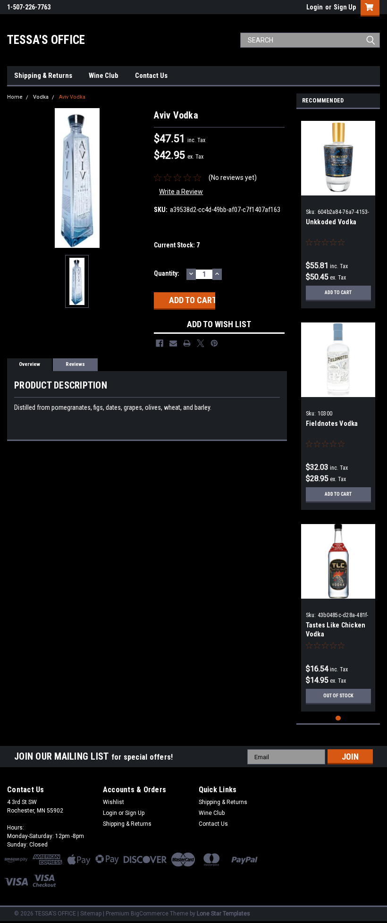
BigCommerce (149, 913)
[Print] (187, 343)
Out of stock (338, 695)
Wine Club (103, 75)
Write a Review (181, 191)
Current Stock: (177, 245)
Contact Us (151, 75)
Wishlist (113, 802)
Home (15, 97)
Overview (29, 364)
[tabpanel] (338, 211)
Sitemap (90, 913)
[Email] (173, 343)
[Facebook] (159, 343)
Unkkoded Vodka (331, 222)
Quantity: (166, 273)
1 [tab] (338, 718)
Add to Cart (338, 292)
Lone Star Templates (223, 913)
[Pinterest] (214, 343)
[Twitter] (200, 343)
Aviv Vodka (72, 97)
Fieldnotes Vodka (332, 423)
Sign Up (345, 7)
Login (314, 7)
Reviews (75, 364)
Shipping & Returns (43, 75)
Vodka (41, 97)
